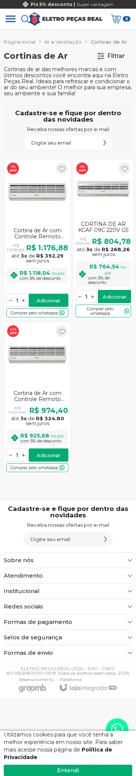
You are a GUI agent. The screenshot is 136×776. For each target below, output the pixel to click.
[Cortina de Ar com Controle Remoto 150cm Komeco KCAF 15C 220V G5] (37, 240)
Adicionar (48, 300)
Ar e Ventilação (63, 42)
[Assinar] (104, 142)
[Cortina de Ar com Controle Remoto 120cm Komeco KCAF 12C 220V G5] (37, 398)
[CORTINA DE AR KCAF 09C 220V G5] (103, 240)
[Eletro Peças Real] (66, 19)
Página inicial (20, 42)
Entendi (68, 770)
